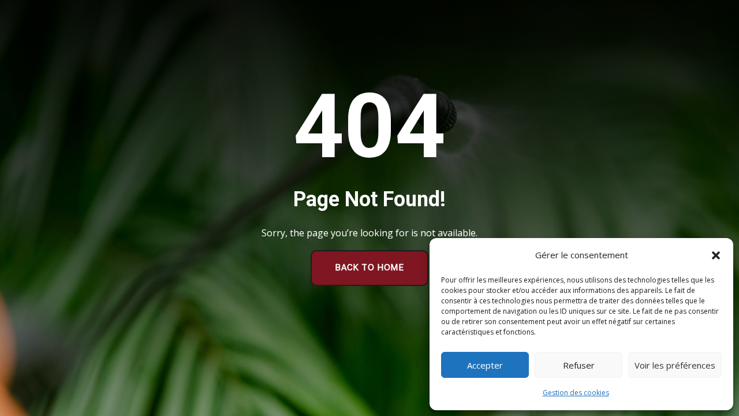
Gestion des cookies (576, 393)
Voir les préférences (675, 365)
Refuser (579, 365)
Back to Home (369, 267)
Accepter (485, 365)
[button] (716, 255)
